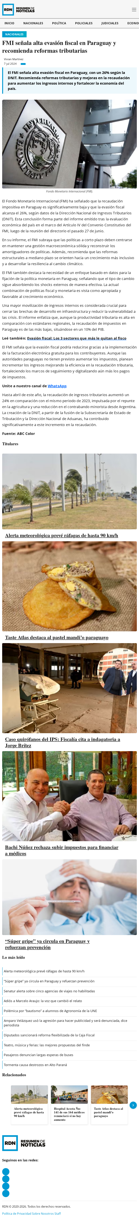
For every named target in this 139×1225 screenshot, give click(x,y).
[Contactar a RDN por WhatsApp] (5, 1193)
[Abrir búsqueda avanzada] (128, 10)
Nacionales (33, 23)
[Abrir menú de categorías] (134, 9)
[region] (69, 1105)
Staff (57, 1214)
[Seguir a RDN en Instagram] (5, 1179)
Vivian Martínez (13, 59)
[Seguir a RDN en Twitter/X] (5, 1186)
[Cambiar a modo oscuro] (122, 9)
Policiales (83, 23)
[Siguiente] (133, 1105)
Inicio (9, 23)
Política (59, 23)
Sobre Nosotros (43, 1214)
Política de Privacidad (16, 1214)
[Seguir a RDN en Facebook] (5, 1171)
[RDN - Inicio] (20, 9)
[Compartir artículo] (23, 64)
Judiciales (110, 23)
